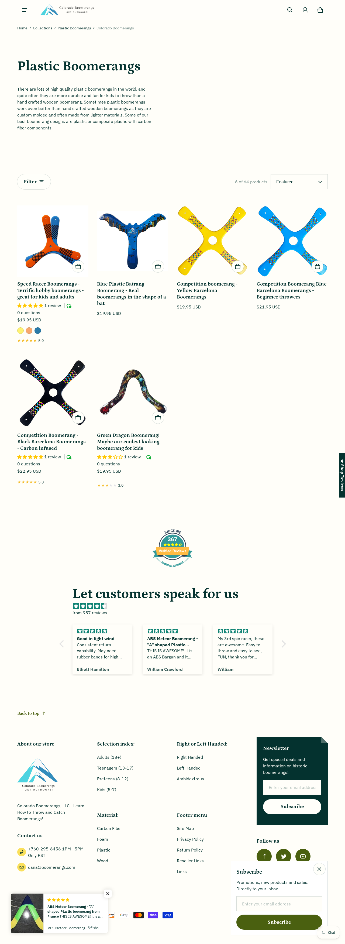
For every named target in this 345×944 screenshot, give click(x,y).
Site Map (185, 828)
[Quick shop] (78, 266)
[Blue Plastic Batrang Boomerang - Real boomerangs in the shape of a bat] (132, 241)
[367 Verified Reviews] (172, 569)
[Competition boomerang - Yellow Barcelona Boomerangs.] (212, 241)
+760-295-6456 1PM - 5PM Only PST (56, 852)
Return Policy (190, 850)
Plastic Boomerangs (74, 28)
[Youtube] (302, 856)
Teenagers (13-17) (115, 768)
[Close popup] (319, 869)
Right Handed (190, 757)
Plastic (103, 850)
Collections (42, 28)
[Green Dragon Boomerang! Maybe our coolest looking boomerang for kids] (132, 392)
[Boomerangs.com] (67, 9)
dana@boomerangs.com (51, 867)
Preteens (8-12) (112, 778)
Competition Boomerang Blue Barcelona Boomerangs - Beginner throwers (292, 290)
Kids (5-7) (106, 789)
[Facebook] (264, 856)
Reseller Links (190, 860)
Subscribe (292, 806)
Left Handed (189, 768)
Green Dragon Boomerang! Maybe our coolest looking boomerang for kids (128, 441)
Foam (102, 839)
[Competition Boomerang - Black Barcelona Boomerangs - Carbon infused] (52, 392)
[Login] (305, 10)
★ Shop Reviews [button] (342, 475)
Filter (30, 182)
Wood (102, 860)
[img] (175, 606)
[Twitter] (283, 856)
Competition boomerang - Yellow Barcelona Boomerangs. (207, 290)
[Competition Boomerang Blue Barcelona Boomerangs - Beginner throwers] (292, 241)
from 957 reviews (90, 612)
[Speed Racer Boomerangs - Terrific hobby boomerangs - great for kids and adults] (52, 241)
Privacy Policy (190, 839)
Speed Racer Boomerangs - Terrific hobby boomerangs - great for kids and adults (50, 290)
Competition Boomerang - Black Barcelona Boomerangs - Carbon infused (51, 441)
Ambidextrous (190, 778)
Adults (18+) (109, 757)
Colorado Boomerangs (115, 28)
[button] (290, 10)
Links (182, 871)
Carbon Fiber (109, 828)
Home (22, 28)
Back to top (28, 713)
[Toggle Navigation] (24, 10)
